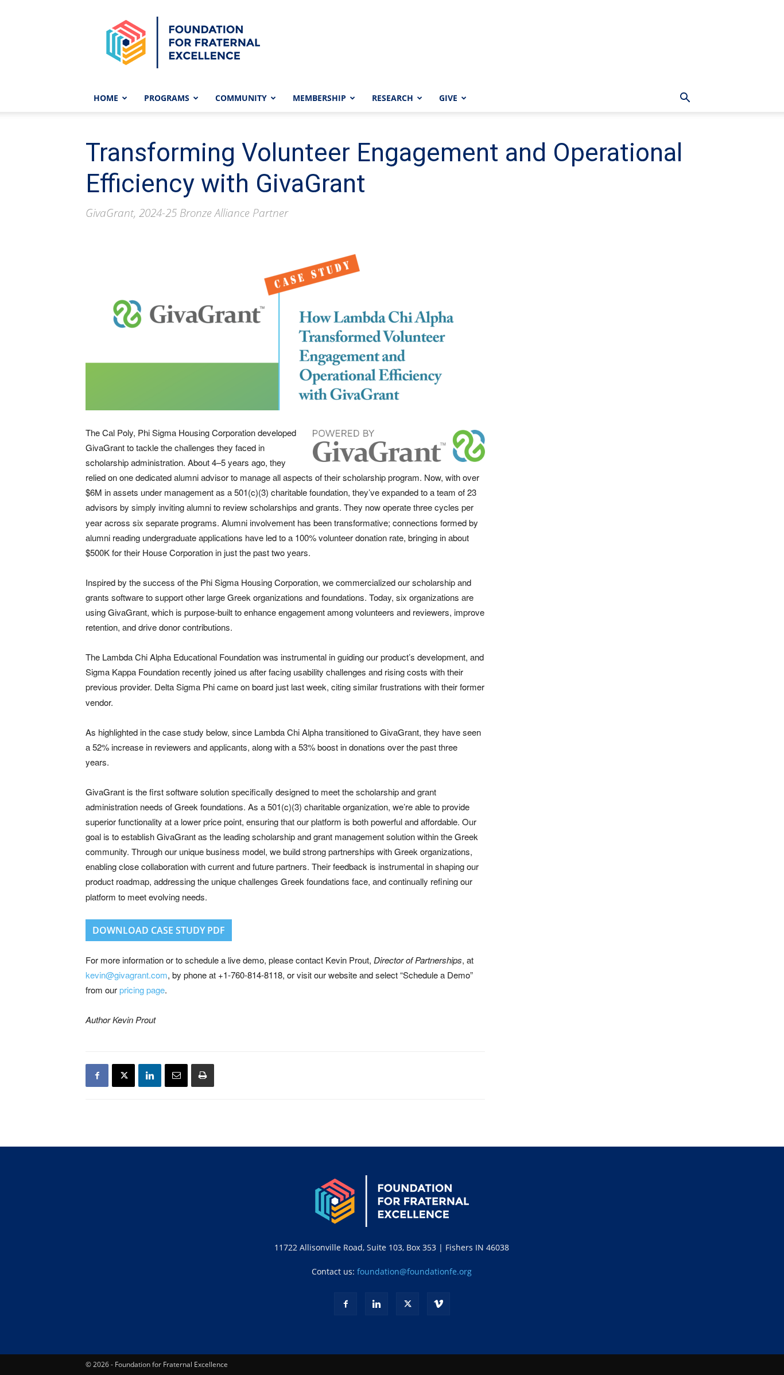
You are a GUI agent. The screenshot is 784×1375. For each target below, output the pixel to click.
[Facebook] (97, 1075)
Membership (319, 97)
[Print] (202, 1075)
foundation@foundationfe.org (414, 1271)
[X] (123, 1075)
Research (392, 97)
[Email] (176, 1075)
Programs (166, 97)
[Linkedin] (149, 1075)
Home (106, 97)
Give (448, 97)
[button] (684, 99)
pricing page (142, 990)
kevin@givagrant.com (127, 975)
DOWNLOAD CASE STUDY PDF (158, 930)
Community (241, 97)
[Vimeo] (438, 1303)
